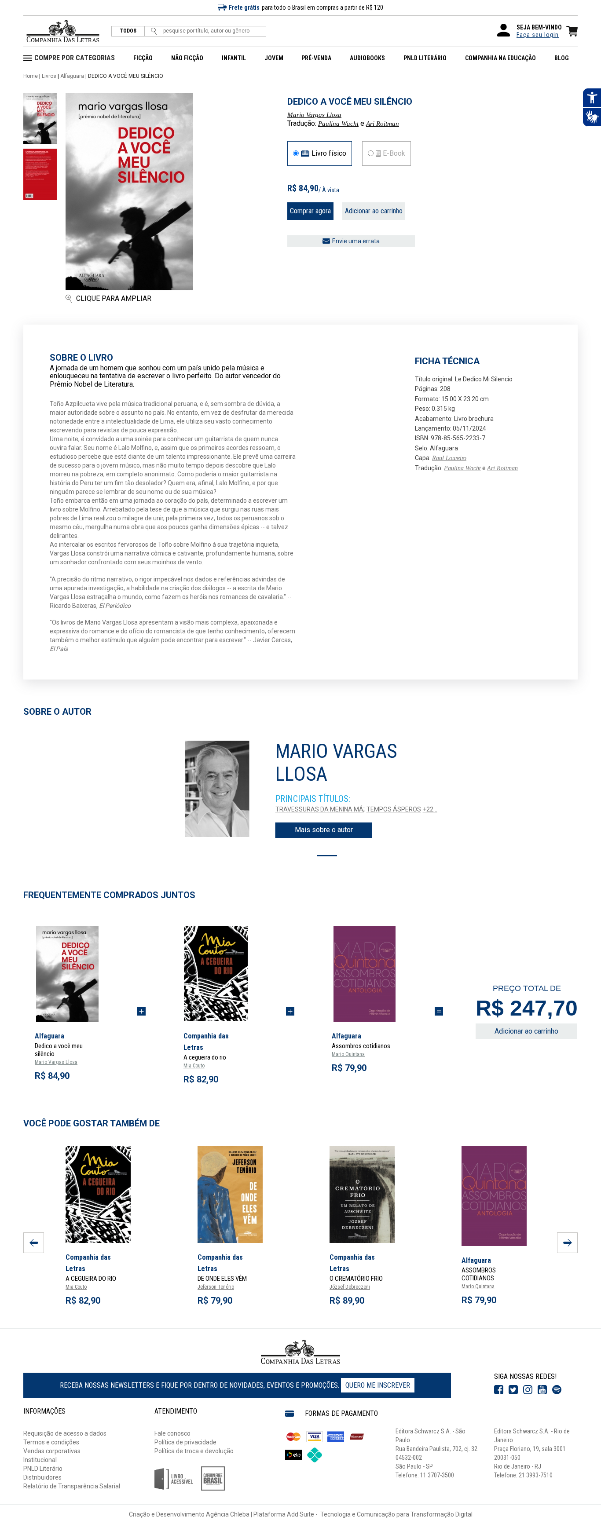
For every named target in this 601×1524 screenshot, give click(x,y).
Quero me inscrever (377, 1385)
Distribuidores (42, 1477)
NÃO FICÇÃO (187, 58)
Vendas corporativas (52, 1451)
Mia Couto (194, 1066)
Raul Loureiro (449, 458)
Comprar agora (310, 211)
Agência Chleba (227, 1514)
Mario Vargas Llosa (314, 114)
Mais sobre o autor (324, 830)
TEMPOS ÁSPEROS (393, 809)
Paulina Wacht (338, 123)
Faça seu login (538, 34)
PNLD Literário (42, 1468)
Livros (49, 76)
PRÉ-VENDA (316, 58)
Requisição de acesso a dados (64, 1433)
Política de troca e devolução (194, 1451)
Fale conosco (172, 1433)
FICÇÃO (143, 58)
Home (30, 76)
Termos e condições (51, 1442)
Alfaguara (72, 76)
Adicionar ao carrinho (374, 211)
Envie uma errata (356, 241)
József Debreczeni (350, 1287)
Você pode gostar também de (91, 1123)
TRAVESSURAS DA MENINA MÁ (319, 809)
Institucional (40, 1459)
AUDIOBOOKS (367, 58)
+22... (430, 809)
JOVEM (273, 58)
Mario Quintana (348, 1054)
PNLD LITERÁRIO (425, 58)
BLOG (561, 58)
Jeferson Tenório (216, 1287)
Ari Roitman (382, 123)
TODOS (128, 31)
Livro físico (328, 153)
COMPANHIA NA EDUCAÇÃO (500, 58)
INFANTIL (234, 58)
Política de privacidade (185, 1442)
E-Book (394, 153)
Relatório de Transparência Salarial (71, 1486)
